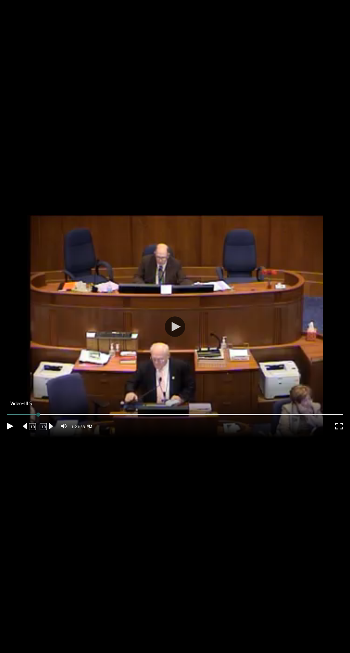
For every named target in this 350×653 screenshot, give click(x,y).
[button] (175, 326)
